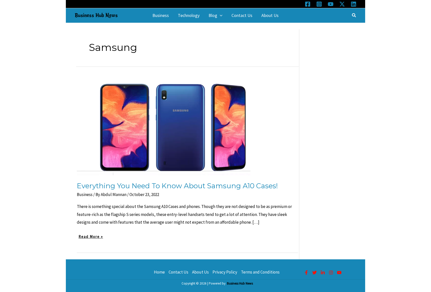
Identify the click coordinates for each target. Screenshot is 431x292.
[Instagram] (319, 4)
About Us (200, 272)
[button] (219, 15)
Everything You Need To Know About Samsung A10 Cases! (177, 186)
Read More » (90, 237)
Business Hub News (96, 15)
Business (85, 194)
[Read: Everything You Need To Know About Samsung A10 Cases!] (163, 126)
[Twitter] (314, 272)
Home (159, 272)
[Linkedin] (353, 4)
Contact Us (178, 272)
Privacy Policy (225, 272)
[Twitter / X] (342, 4)
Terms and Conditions (260, 272)
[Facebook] (308, 4)
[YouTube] (330, 4)
